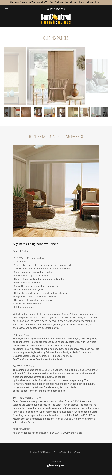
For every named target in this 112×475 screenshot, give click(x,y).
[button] (11, 9)
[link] (56, 19)
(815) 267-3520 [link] (56, 9)
